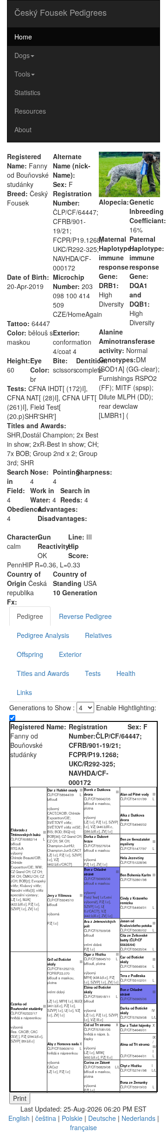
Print (19, 1098)
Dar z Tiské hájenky (135, 1025)
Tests (93, 673)
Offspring (30, 654)
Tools (22, 73)
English (19, 1118)
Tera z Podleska (132, 975)
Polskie (72, 1118)
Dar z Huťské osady (62, 790)
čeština (45, 1118)
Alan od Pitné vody (134, 794)
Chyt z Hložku (130, 1065)
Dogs (22, 55)
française (83, 1127)
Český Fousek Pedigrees (60, 12)
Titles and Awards (43, 673)
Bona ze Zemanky (134, 1082)
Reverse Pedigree (85, 616)
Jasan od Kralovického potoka (136, 923)
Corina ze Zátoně (97, 1062)
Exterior (70, 654)
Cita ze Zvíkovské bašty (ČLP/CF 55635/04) (134, 940)
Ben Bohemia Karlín (135, 875)
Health (125, 673)
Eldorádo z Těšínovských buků (25, 832)
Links (24, 692)
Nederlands (138, 1118)
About (23, 129)
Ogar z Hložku (95, 954)
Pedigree (30, 616)
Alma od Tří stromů (134, 1044)
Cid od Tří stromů (97, 1025)
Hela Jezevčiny (132, 857)
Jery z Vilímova (59, 895)
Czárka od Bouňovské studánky (27, 1006)
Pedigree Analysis (43, 635)
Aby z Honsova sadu (63, 1044)
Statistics (27, 92)
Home (23, 36)
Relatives (98, 635)
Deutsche (102, 1118)
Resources (30, 111)
